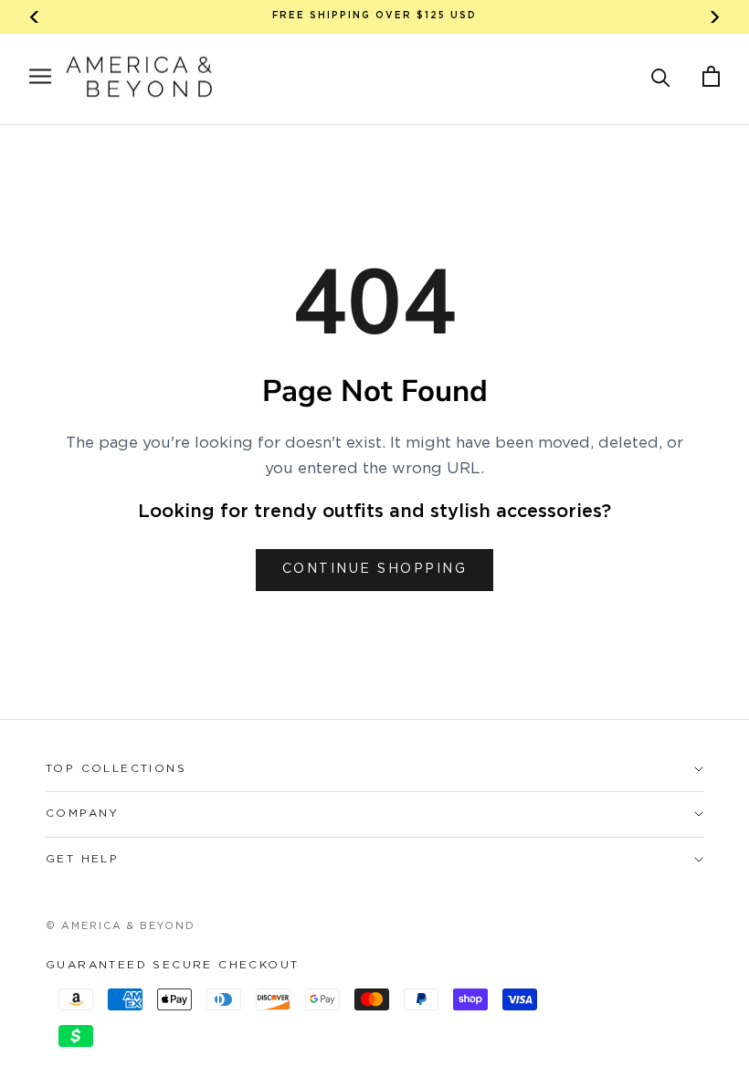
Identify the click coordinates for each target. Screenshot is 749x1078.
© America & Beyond (120, 926)
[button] (660, 76)
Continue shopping (375, 569)
